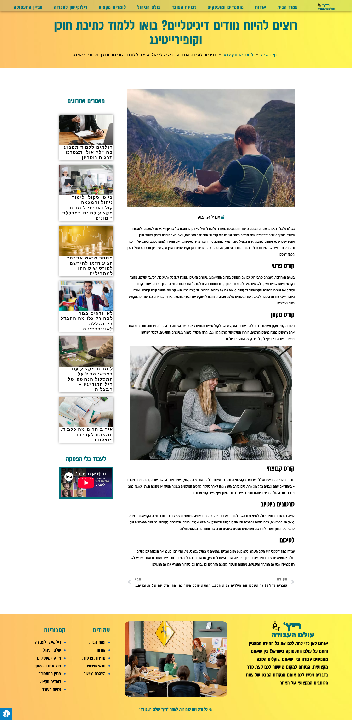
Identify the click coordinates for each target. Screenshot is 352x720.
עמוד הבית (288, 7)
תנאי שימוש (96, 665)
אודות (260, 7)
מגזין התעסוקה (28, 7)
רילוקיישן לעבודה (71, 7)
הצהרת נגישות (94, 673)
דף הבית (269, 55)
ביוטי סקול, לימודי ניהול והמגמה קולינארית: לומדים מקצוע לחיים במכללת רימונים (87, 207)
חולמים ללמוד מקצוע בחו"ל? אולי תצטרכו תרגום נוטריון (88, 152)
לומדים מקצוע (112, 7)
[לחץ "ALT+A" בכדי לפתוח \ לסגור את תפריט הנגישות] (6, 714)
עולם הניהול (149, 7)
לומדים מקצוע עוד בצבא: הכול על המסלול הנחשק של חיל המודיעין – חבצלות (90, 379)
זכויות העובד (184, 7)
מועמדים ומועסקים (226, 7)
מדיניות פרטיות (93, 657)
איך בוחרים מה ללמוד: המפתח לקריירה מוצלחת (87, 434)
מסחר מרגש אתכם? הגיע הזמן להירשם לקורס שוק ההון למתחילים (90, 266)
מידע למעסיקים (49, 657)
